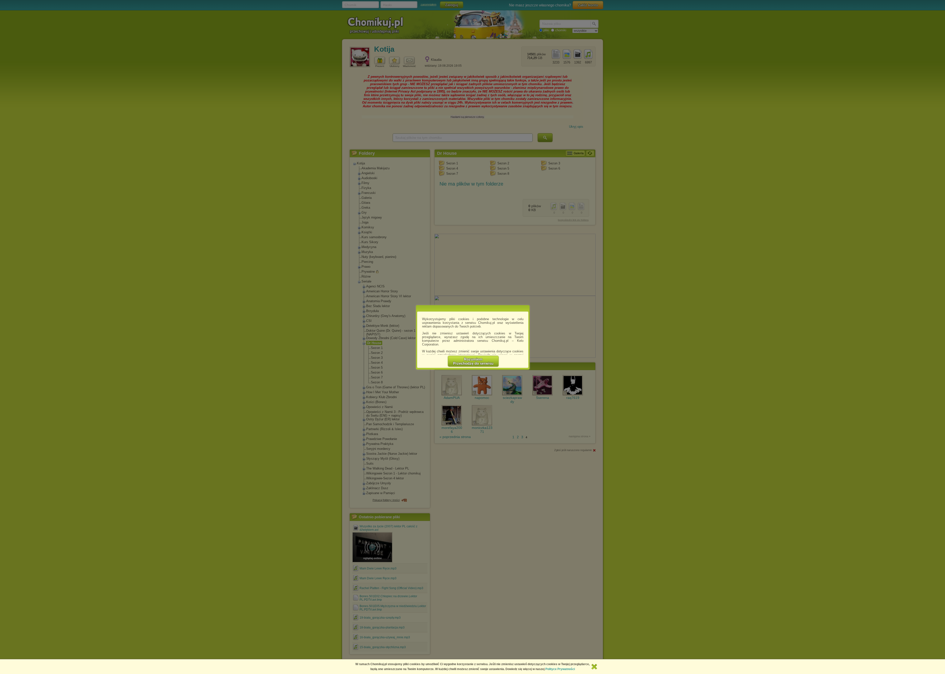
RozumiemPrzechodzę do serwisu (473, 361)
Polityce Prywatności (560, 669)
